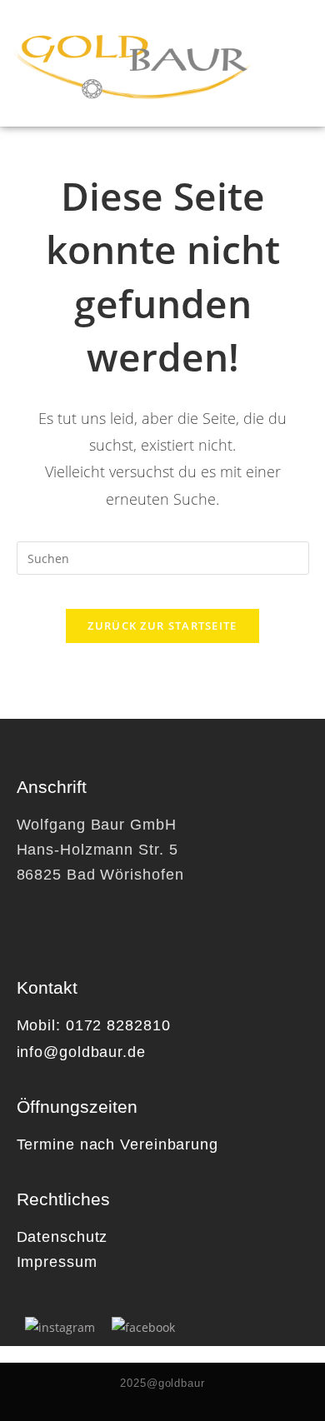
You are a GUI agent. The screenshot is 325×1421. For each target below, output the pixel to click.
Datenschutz (62, 1237)
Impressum (57, 1262)
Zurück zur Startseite (162, 625)
